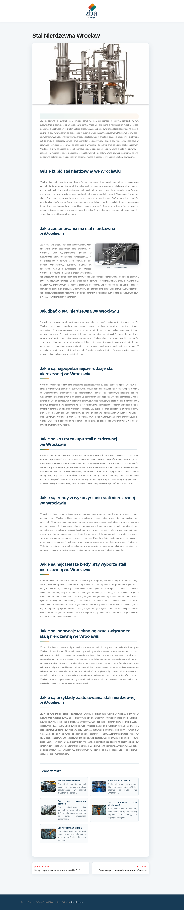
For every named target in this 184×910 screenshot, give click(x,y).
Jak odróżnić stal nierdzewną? (122, 804)
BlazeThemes (77, 902)
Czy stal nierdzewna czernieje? (72, 802)
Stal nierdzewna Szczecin (70, 828)
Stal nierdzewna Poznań (69, 781)
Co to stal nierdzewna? (119, 781)
